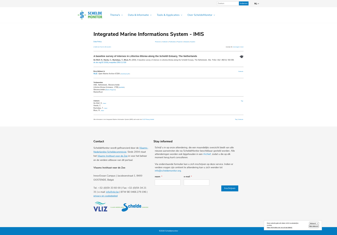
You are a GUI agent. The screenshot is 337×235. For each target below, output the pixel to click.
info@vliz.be (112, 192)
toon (242, 47)
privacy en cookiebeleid (105, 196)
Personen (158, 41)
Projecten (180, 41)
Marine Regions (110, 89)
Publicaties (172, 41)
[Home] (90, 15)
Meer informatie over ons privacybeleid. (279, 227)
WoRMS (121, 87)
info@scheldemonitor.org (168, 171)
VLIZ (95, 74)
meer (104, 103)
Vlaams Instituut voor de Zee (112, 156)
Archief (207, 154)
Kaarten (192, 41)
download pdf (125, 73)
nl (256, 4)
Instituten (165, 41)
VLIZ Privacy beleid (148, 119)
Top (242, 101)
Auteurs (240, 71)
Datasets (186, 41)
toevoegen (236, 47)
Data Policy (97, 42)
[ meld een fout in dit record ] (102, 47)
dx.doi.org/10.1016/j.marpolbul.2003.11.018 (109, 62)
